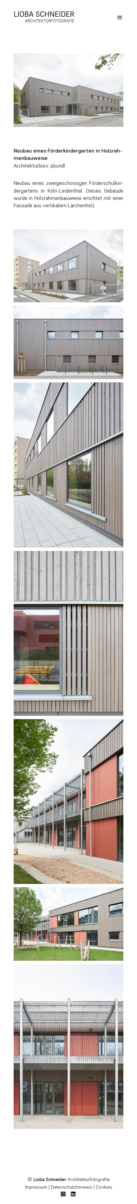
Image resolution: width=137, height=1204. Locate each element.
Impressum (36, 1187)
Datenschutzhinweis (71, 1187)
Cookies (104, 1187)
